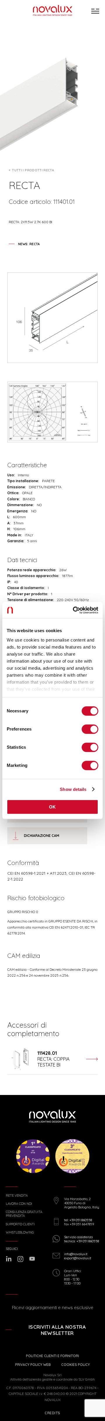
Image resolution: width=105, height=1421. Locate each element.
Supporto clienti (20, 1224)
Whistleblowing (20, 1232)
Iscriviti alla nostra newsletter (57, 1330)
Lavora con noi (19, 1204)
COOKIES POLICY (75, 1364)
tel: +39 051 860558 (78, 1220)
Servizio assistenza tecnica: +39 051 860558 (81, 1239)
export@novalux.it (77, 1258)
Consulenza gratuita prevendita (24, 1214)
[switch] (90, 729)
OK (52, 806)
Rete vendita (17, 1195)
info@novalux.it (76, 1254)
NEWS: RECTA (29, 244)
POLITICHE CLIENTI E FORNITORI (52, 1356)
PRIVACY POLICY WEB (33, 1364)
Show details (73, 789)
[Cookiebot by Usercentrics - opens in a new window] (74, 610)
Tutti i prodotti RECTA (33, 170)
